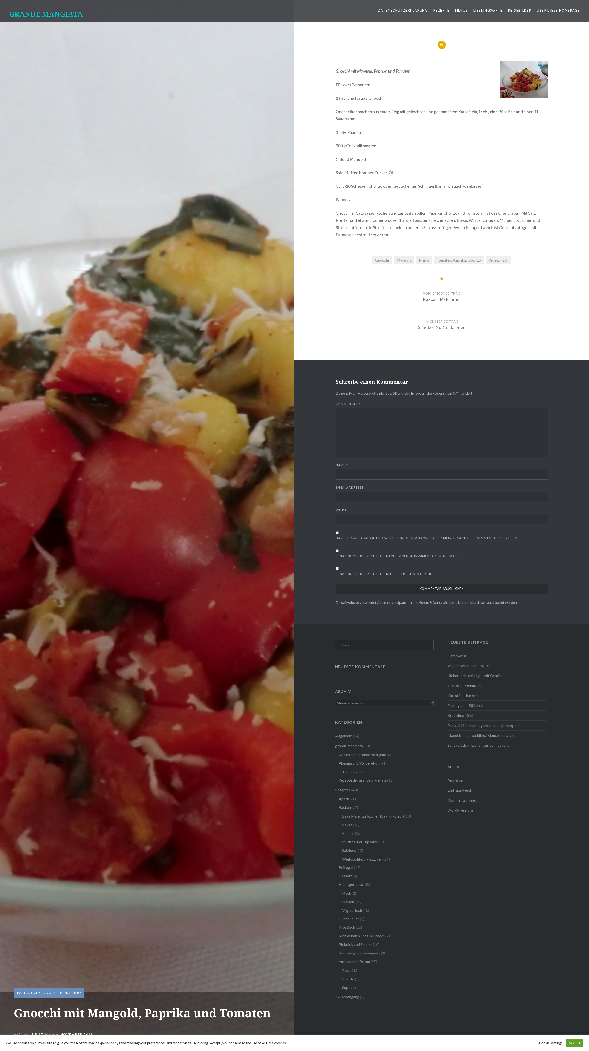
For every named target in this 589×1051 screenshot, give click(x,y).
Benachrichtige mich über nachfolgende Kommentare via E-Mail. (397, 556)
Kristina (41, 1034)
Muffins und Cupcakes (360, 842)
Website (343, 510)
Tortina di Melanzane (465, 685)
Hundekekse (349, 918)
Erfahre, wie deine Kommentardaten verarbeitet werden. (473, 602)
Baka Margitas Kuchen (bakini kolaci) (373, 816)
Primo (424, 260)
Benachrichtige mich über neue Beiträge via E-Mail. (384, 574)
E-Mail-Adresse (351, 487)
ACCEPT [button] (574, 1043)
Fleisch (348, 902)
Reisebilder (519, 10)
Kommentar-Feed (462, 800)
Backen (345, 807)
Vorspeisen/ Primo (63, 993)
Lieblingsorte (487, 10)
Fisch (346, 893)
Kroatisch (347, 927)
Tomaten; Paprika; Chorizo (459, 260)
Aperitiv (345, 799)
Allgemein (343, 736)
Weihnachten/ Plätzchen (362, 859)
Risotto (348, 979)
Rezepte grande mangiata (359, 953)
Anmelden (456, 780)
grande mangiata (349, 745)
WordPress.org (460, 810)
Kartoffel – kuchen (463, 695)
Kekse (347, 825)
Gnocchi (382, 260)
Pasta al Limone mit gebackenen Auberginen (484, 725)
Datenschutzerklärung (403, 10)
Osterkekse (457, 656)
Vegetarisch (498, 260)
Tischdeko (351, 772)
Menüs (461, 10)
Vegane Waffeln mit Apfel (469, 665)
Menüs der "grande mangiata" (363, 754)
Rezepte (441, 10)
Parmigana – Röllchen (465, 705)
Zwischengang (347, 997)
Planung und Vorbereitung (360, 763)
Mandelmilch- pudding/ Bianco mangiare (481, 735)
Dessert (345, 876)
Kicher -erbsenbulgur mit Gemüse (475, 675)
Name (342, 465)
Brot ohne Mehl (460, 715)
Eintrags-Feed (459, 790)
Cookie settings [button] (551, 1043)
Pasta (22, 993)
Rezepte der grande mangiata (363, 780)
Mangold (404, 260)
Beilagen (346, 867)
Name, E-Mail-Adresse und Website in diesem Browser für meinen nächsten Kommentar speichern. (427, 538)
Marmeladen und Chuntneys (362, 935)
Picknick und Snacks (355, 944)
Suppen (348, 987)
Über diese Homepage (558, 10)
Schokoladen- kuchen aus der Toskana (478, 745)
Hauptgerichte (351, 884)
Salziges (349, 850)
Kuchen (348, 833)
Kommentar (348, 404)
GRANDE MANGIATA (46, 14)
